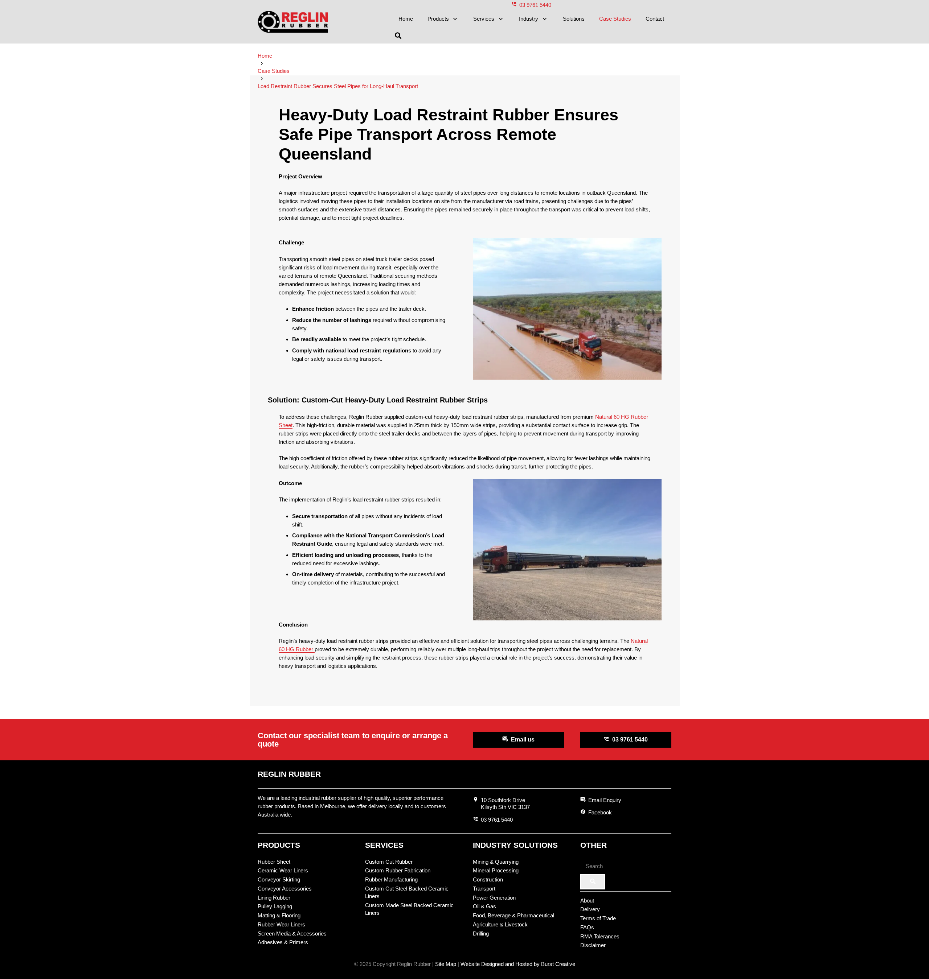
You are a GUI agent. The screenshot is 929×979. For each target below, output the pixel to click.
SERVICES (384, 845)
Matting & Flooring (279, 915)
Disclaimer (593, 945)
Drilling (481, 933)
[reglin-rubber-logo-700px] (293, 22)
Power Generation (494, 898)
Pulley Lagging (275, 906)
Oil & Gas (484, 906)
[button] (454, 19)
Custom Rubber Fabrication (397, 870)
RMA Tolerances (599, 936)
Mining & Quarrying (496, 862)
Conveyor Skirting (279, 879)
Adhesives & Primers (283, 942)
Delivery (590, 909)
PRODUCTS (279, 845)
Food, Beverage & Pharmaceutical (513, 915)
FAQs (587, 927)
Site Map (445, 964)
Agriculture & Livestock (500, 924)
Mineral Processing (496, 870)
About (587, 900)
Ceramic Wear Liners (283, 870)
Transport (484, 888)
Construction (488, 879)
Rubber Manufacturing (391, 879)
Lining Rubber (274, 898)
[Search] (592, 881)
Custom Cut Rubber (389, 862)
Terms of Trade (598, 918)
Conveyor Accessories (285, 888)
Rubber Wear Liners (281, 924)
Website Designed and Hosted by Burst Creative (518, 964)
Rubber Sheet (274, 862)
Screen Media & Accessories (292, 933)
